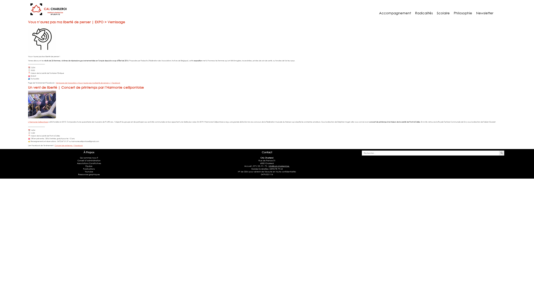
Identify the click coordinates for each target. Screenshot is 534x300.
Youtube (89, 171)
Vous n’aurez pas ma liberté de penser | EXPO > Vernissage (76, 22)
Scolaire (443, 13)
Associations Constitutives (89, 163)
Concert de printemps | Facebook (69, 145)
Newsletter (484, 13)
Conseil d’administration (89, 160)
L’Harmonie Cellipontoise (38, 122)
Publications (89, 169)
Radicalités (424, 13)
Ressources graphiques (89, 174)
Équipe (89, 166)
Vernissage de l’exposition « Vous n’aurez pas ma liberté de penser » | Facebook (88, 83)
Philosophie (463, 13)
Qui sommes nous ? (89, 158)
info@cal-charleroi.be (279, 166)
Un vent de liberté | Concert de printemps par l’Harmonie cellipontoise (86, 87)
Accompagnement (395, 13)
